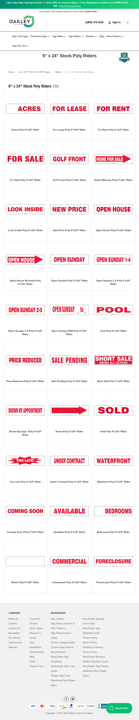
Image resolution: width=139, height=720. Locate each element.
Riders (58, 72)
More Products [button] (114, 36)
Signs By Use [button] (19, 46)
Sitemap (12, 647)
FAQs (33, 661)
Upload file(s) (37, 652)
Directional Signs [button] (39, 36)
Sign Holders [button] (75, 36)
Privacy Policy (90, 637)
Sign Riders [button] (58, 36)
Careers (12, 623)
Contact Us (14, 628)
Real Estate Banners (94, 656)
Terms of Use (90, 652)
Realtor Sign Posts (61, 675)
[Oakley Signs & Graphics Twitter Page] (73, 699)
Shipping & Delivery (93, 647)
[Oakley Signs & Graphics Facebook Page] (66, 699)
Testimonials (15, 642)
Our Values (14, 637)
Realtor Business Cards (95, 661)
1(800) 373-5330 (94, 22)
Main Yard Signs (20, 36)
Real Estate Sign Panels (95, 666)
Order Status (36, 628)
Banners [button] (90, 36)
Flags (101, 36)
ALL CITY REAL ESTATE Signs (35, 72)
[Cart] (128, 22)
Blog (32, 656)
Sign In (116, 22)
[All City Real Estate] (21, 51)
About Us (13, 618)
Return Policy (90, 642)
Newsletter (14, 633)
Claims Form (36, 666)
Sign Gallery (57, 618)
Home (11, 72)
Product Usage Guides (63, 642)
